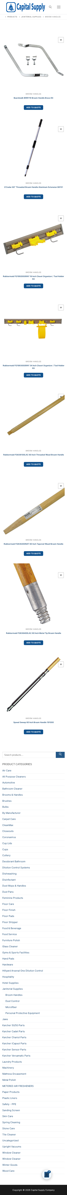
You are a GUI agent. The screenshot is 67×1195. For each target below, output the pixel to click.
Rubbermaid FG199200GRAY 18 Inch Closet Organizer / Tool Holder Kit (33, 277)
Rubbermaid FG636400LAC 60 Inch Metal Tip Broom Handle (33, 633)
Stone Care (8, 1128)
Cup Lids (7, 843)
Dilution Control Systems (16, 867)
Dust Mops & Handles (14, 885)
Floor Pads (8, 916)
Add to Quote (33, 107)
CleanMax (7, 825)
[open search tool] (50, 7)
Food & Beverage (11, 928)
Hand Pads (8, 958)
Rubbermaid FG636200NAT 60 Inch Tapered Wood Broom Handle (33, 544)
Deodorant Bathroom (13, 861)
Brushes (7, 800)
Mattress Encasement (14, 1073)
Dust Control (12, 1001)
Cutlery (6, 855)
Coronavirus (9, 837)
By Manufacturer (11, 812)
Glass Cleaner (10, 946)
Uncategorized (10, 1140)
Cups (5, 849)
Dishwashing (9, 873)
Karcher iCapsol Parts (14, 1043)
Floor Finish (8, 909)
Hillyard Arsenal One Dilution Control (22, 970)
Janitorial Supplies (12, 988)
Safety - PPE (9, 1104)
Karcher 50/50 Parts (13, 1025)
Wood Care (8, 1170)
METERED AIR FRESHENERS (18, 1086)
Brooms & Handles (12, 794)
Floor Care (8, 904)
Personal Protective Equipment (22, 1013)
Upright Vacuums (11, 1146)
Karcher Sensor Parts (14, 1049)
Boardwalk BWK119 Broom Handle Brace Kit (33, 98)
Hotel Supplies (10, 982)
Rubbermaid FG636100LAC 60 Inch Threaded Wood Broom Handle (33, 455)
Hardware (7, 964)
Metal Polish (9, 1079)
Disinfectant (9, 879)
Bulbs (5, 806)
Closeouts (8, 831)
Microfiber (11, 1007)
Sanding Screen (11, 1110)
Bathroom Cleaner (12, 788)
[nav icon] (59, 7)
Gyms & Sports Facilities (15, 952)
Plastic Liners (9, 1098)
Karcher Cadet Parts (13, 1031)
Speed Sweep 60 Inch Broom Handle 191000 (33, 722)
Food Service (9, 934)
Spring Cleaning (11, 1122)
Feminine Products (12, 897)
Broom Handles (33, 94)
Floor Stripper (10, 922)
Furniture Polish (11, 940)
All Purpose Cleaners (14, 776)
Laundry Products (12, 1061)
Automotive (8, 782)
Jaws (5, 1019)
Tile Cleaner (9, 1134)
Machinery (8, 1067)
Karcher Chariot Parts (14, 1037)
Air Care (6, 770)
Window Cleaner (11, 1152)
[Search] (60, 755)
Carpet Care (9, 819)
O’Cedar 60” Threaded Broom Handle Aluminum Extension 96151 (33, 187)
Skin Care (7, 1116)
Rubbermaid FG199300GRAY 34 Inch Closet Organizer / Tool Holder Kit (33, 366)
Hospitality (8, 976)
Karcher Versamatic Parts (16, 1055)
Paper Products (10, 1091)
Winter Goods (9, 1164)
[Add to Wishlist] (61, 40)
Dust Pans (8, 891)
